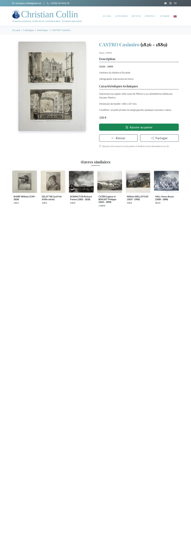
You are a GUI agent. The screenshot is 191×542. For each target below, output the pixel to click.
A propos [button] (150, 16)
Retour (120, 138)
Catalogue (28, 30)
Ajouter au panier (141, 127)
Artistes (136, 16)
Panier (166, 16)
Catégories (121, 16)
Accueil (107, 16)
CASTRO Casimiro (119, 44)
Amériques (42, 30)
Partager (161, 138)
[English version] (175, 16)
